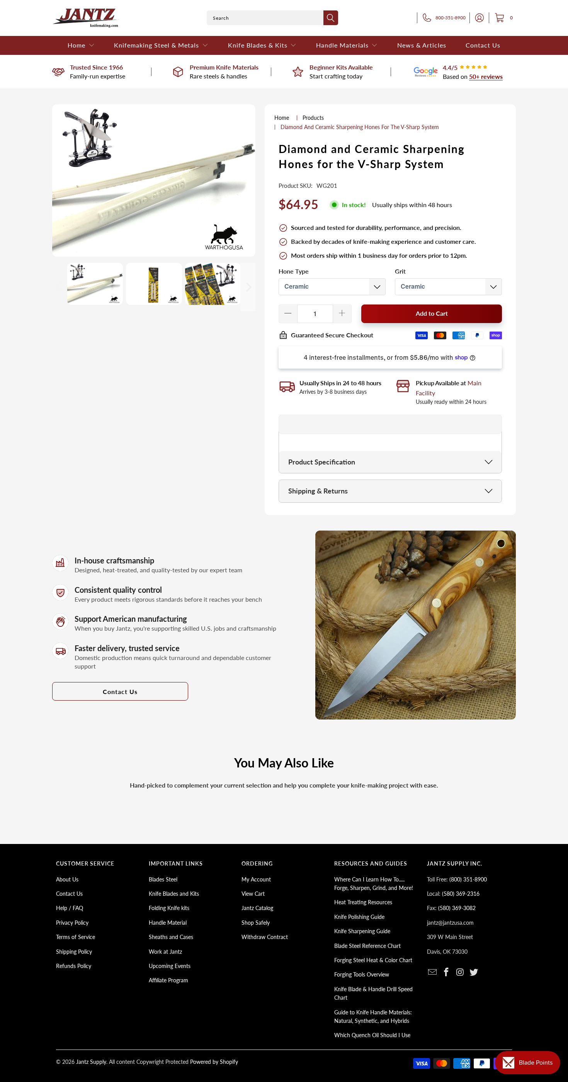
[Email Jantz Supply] (433, 972)
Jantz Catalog (257, 908)
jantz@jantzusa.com (450, 922)
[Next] (248, 287)
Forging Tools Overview (361, 974)
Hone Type (294, 271)
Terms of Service (75, 937)
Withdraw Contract (264, 937)
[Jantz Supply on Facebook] (446, 972)
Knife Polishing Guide (359, 917)
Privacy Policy (72, 922)
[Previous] (59, 287)
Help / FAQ (69, 908)
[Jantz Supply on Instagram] (460, 972)
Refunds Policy (73, 966)
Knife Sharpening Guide (362, 931)
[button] (81, 45)
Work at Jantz (165, 951)
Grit (400, 271)
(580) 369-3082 (457, 908)
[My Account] (477, 17)
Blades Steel (163, 879)
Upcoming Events (169, 966)
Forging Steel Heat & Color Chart (373, 960)
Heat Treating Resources (363, 902)
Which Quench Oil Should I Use (372, 1035)
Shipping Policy (74, 951)
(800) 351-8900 (468, 879)
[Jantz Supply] (86, 18)
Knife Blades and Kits (174, 893)
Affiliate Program (168, 980)
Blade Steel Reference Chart (367, 945)
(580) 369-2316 (461, 893)
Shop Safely (255, 922)
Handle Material (168, 922)
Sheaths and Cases (171, 937)
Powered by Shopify (214, 1061)
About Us (67, 879)
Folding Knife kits (169, 908)
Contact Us (120, 691)
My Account (256, 879)
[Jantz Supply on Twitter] (474, 972)
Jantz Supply (91, 1061)
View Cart (253, 893)
